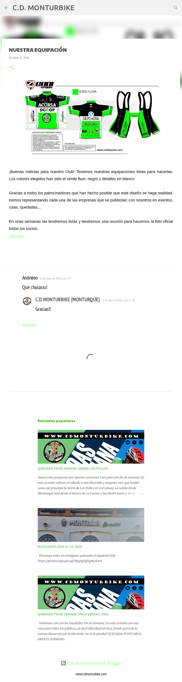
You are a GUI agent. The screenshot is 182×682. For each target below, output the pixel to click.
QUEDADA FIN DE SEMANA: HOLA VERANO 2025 (73, 614)
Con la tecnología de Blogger (93, 663)
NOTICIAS (17, 236)
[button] (11, 68)
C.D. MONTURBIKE (43, 8)
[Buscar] (80, 7)
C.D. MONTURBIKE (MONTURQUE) (68, 299)
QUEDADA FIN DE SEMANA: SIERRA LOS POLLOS (73, 468)
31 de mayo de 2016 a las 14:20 (117, 300)
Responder (29, 325)
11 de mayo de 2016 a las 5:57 (55, 278)
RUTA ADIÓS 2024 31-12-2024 (60, 546)
